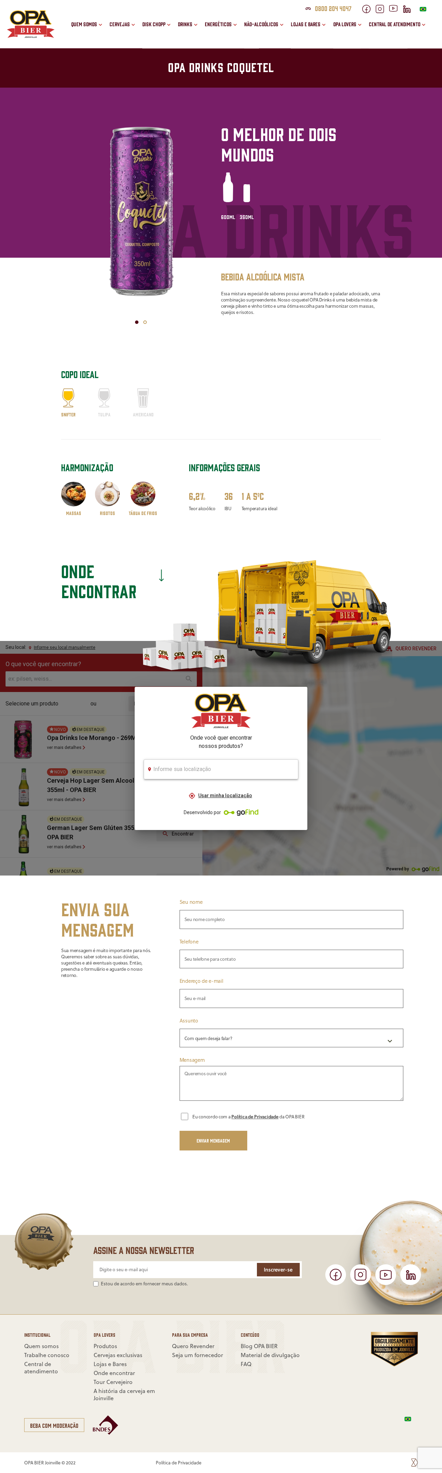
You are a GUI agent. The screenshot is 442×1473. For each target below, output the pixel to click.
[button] (137, 322)
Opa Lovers (344, 24)
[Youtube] (396, 9)
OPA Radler (203, 16)
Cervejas (119, 24)
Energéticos (218, 24)
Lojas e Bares (305, 24)
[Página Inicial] (31, 36)
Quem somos (84, 24)
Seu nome (191, 902)
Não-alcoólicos (261, 24)
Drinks (185, 24)
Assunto (189, 1020)
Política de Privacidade (254, 1116)
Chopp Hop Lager (173, 30)
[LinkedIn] (409, 11)
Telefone (189, 941)
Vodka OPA (202, 30)
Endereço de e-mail (201, 981)
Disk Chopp (153, 24)
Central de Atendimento (394, 24)
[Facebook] (369, 11)
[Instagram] (382, 11)
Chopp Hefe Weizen (176, 16)
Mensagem (192, 1060)
